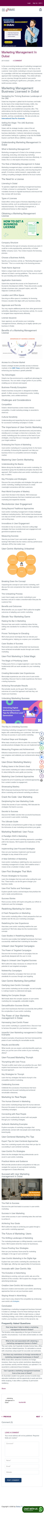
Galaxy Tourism (21, 1506)
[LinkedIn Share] (42, 743)
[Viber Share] (42, 776)
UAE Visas (16, 368)
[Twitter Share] (42, 738)
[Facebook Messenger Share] (42, 757)
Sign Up (35, 3)
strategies (15, 1301)
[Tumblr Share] (42, 771)
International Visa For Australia (13, 118)
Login (29, 3)
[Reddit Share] (42, 767)
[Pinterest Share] (42, 762)
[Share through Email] (42, 753)
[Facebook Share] (42, 734)
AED (40, 3)
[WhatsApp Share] (42, 748)
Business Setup (9, 20)
